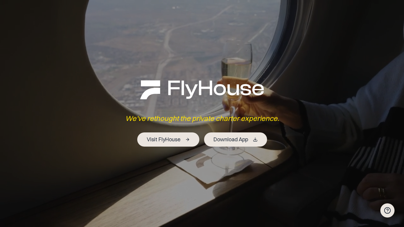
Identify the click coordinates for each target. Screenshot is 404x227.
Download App (231, 139)
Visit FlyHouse (163, 139)
